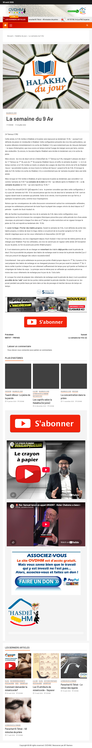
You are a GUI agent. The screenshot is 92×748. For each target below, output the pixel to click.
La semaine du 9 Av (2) (77, 336)
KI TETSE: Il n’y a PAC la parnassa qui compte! (72, 19)
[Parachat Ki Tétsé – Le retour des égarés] (74, 665)
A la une (35, 391)
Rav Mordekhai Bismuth (17, 681)
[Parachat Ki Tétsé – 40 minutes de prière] (18, 710)
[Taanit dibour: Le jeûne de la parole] (18, 376)
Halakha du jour (11, 113)
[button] (10, 25)
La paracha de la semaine (40, 393)
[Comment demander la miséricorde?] (18, 665)
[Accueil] (5, 25)
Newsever (57, 745)
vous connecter (23, 350)
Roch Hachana (9, 683)
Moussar (75, 391)
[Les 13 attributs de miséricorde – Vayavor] (46, 665)
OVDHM (11, 125)
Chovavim (8, 391)
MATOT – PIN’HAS (12, 336)
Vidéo (17, 683)
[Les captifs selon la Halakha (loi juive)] (46, 376)
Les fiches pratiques (50, 681)
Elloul (7, 681)
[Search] (87, 25)
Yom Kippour (24, 683)
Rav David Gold (37, 396)
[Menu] (10, 25)
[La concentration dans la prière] (74, 376)
